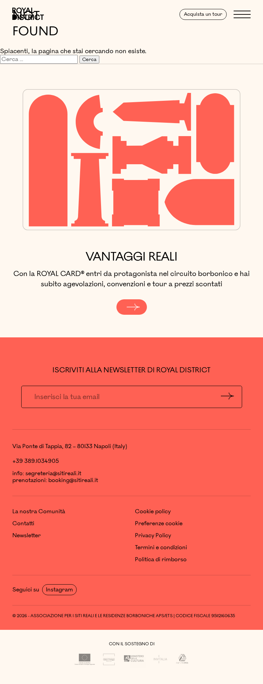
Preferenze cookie (159, 523)
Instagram (59, 589)
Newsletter (26, 535)
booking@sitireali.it (73, 480)
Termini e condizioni (161, 547)
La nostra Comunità (38, 511)
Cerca (89, 59)
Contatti (23, 523)
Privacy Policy (153, 535)
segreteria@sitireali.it (53, 473)
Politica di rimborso (161, 559)
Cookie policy (153, 511)
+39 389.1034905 (35, 461)
